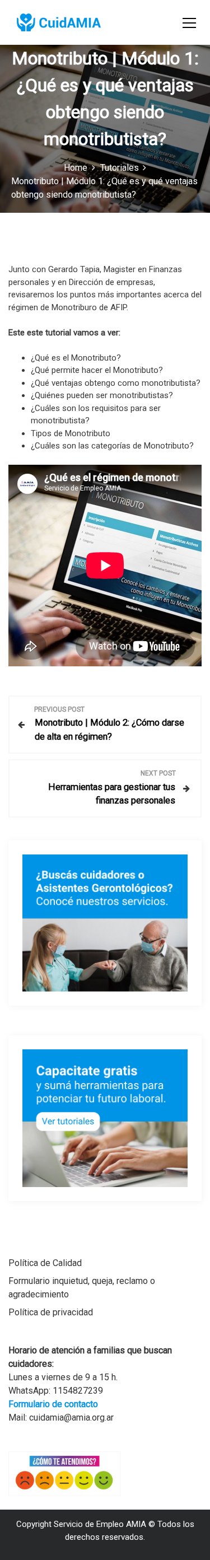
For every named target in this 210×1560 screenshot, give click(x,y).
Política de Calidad (45, 1263)
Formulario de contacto (53, 1404)
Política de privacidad (50, 1312)
